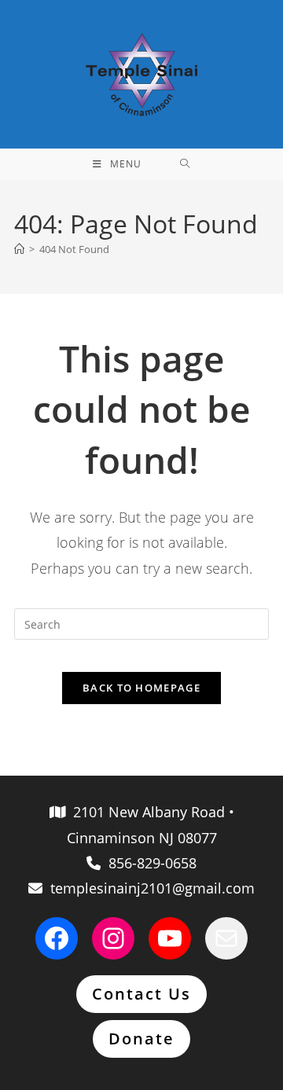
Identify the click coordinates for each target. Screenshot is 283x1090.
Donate (141, 1038)
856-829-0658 (149, 862)
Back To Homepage (141, 688)
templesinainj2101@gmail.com (148, 888)
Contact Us (141, 993)
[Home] (19, 249)
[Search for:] (185, 164)
